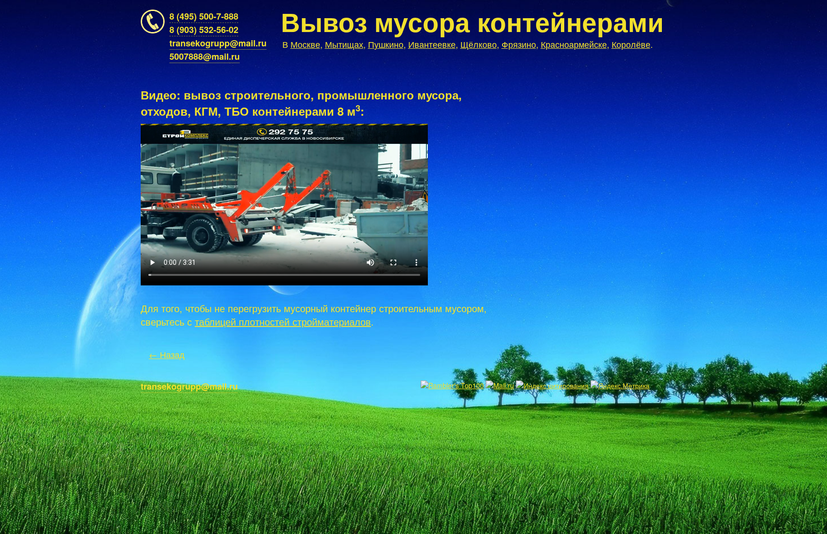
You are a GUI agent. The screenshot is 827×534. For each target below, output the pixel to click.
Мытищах (344, 44)
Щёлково (478, 44)
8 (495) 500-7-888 (203, 16)
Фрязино (519, 44)
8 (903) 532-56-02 (203, 29)
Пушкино (385, 44)
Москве (305, 44)
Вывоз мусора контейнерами (472, 21)
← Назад (167, 354)
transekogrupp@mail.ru (218, 43)
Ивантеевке (432, 44)
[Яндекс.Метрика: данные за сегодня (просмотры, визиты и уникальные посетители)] (620, 385)
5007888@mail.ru (204, 56)
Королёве (631, 44)
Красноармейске (574, 44)
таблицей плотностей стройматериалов (283, 321)
